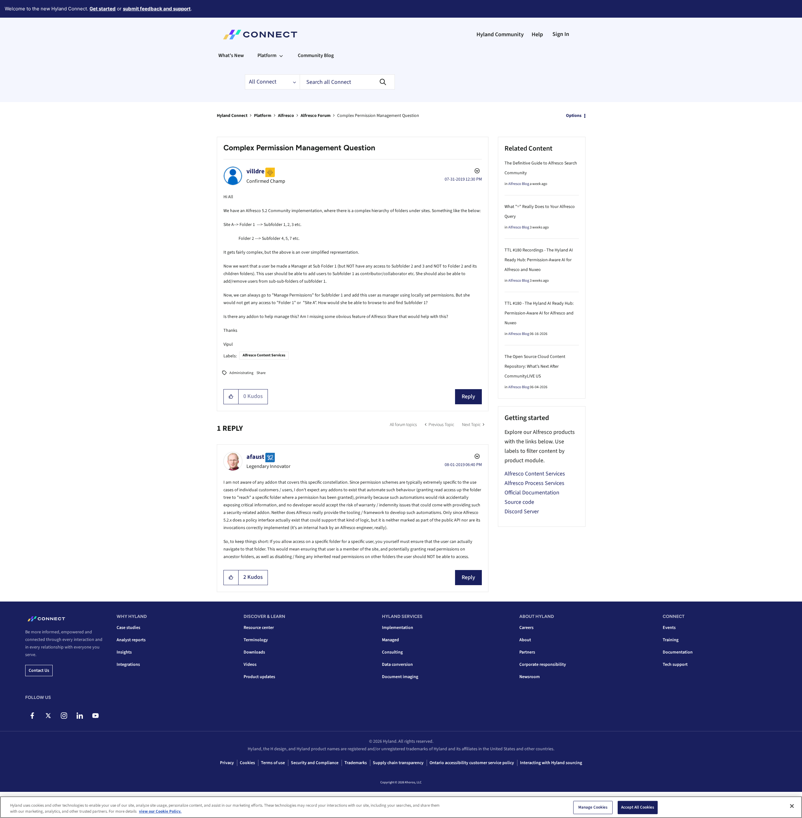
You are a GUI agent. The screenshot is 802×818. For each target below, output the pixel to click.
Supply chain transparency (398, 763)
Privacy (227, 763)
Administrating (241, 373)
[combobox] (347, 81)
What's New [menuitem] (231, 55)
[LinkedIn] (79, 715)
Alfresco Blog (518, 184)
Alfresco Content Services (264, 355)
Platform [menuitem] (266, 55)
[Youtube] (95, 715)
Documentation (678, 652)
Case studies (128, 628)
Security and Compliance (314, 763)
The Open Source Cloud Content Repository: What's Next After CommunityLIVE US (535, 366)
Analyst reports (131, 640)
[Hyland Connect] (260, 34)
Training (670, 640)
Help (537, 34)
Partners (527, 652)
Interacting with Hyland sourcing (551, 763)
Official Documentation (532, 493)
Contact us (39, 670)
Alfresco (286, 115)
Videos (250, 664)
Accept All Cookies (637, 807)
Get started (102, 9)
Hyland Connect (232, 115)
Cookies (247, 763)
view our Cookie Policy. (160, 811)
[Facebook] (32, 715)
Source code (519, 502)
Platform (262, 115)
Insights (124, 652)
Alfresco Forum (316, 115)
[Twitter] (48, 715)
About (525, 640)
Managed (390, 640)
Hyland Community (500, 34)
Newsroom (529, 677)
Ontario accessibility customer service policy (472, 763)
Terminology (256, 640)
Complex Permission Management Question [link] (378, 115)
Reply (468, 396)
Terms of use (273, 763)
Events (669, 628)
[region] (401, 807)
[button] (231, 396)
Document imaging (400, 677)
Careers (526, 628)
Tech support (675, 664)
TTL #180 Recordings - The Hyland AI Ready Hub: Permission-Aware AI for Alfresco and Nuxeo (539, 260)
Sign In (560, 34)
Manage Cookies (593, 807)
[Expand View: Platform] (281, 55)
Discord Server (522, 512)
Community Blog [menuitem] (316, 55)
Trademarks (355, 763)
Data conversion (397, 664)
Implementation (397, 628)
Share (261, 373)
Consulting (392, 652)
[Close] (792, 806)
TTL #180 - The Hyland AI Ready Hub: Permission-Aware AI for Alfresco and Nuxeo (539, 313)
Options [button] (573, 115)
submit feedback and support (157, 9)
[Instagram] (64, 715)
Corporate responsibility (542, 664)
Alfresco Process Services (534, 483)
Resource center (259, 628)
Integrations (128, 664)
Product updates (259, 677)
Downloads (254, 652)
